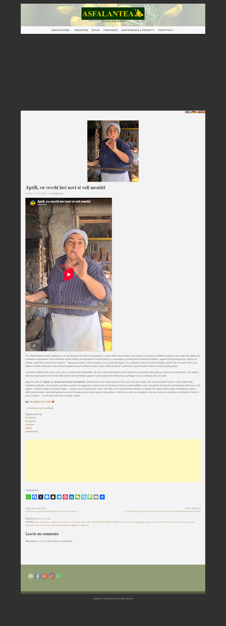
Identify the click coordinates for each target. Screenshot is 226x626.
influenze (168, 521)
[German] (193, 112)
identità (160, 521)
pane (191, 521)
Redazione (81, 30)
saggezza (74, 525)
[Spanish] (203, 112)
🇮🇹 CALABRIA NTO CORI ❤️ (39, 401)
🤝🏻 (39, 408)
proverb (38, 525)
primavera (29, 525)
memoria (177, 521)
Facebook (30, 417)
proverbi (46, 525)
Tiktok (28, 427)
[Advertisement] (113, 460)
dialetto (101, 521)
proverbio (56, 525)
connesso (42, 541)
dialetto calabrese (113, 521)
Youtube (29, 424)
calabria (53, 521)
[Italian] (196, 112)
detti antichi (92, 521)
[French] (190, 112)
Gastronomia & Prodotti (138, 30)
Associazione (60, 30)
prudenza (65, 525)
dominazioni (128, 521)
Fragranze (110, 30)
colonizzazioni (64, 521)
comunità (76, 521)
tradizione (84, 525)
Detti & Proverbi (44, 518)
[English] (186, 112)
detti (83, 521)
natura (185, 521)
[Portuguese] (200, 112)
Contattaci (165, 30)
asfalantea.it (31, 431)
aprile (36, 521)
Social (95, 30)
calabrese (44, 521)
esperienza (139, 521)
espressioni (150, 521)
